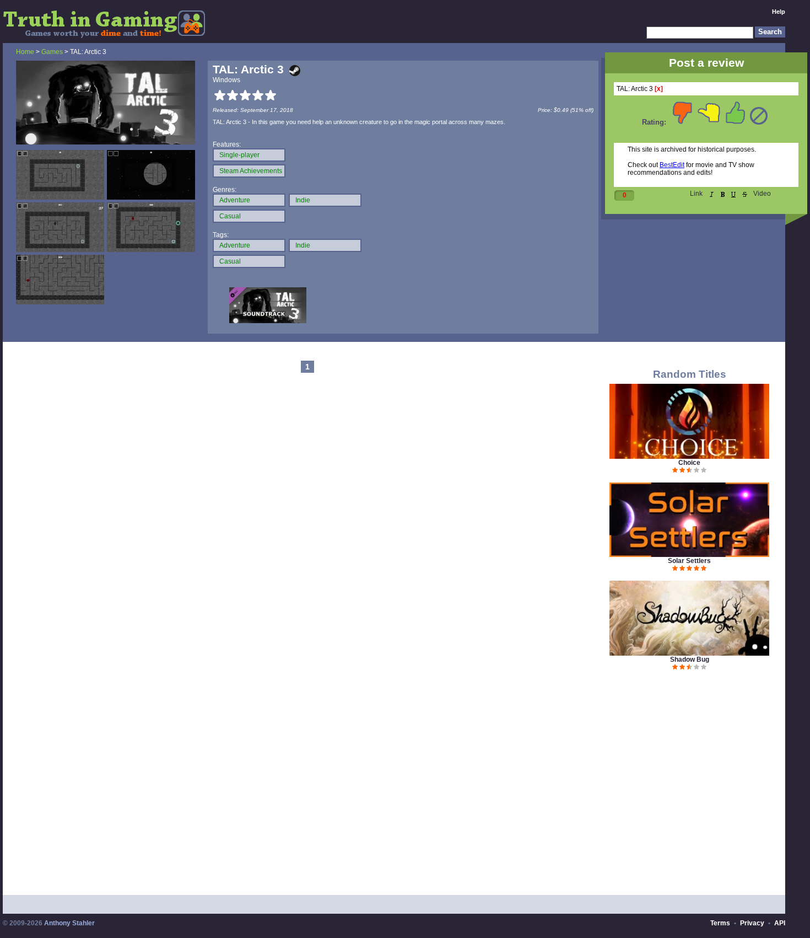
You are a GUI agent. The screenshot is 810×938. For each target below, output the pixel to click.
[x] (659, 89)
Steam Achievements (250, 171)
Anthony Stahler (69, 923)
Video (762, 193)
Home (25, 52)
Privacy (752, 923)
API (779, 923)
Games (52, 52)
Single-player (239, 155)
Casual (230, 216)
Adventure (234, 200)
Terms (720, 923)
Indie (302, 200)
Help (778, 11)
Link (696, 193)
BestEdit (672, 165)
